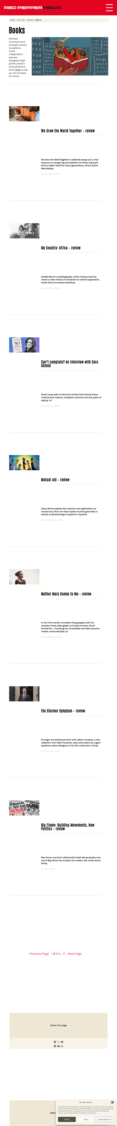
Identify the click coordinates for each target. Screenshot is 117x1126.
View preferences (104, 1119)
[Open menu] (109, 8)
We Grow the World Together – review (68, 130)
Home (12, 20)
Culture (21, 20)
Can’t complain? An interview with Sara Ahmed (69, 363)
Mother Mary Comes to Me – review (66, 593)
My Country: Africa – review (61, 247)
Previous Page (39, 953)
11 (64, 953)
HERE (18, 69)
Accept (67, 1119)
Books (30, 20)
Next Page (75, 953)
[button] (112, 1102)
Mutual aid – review (55, 479)
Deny (86, 1119)
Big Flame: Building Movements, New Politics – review (67, 826)
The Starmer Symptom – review (63, 710)
